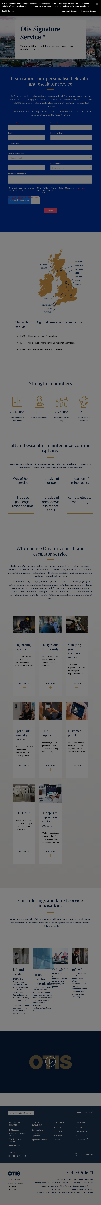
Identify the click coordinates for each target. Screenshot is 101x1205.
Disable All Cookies (88, 11)
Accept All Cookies (69, 11)
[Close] (97, 4)
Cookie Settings (8, 11)
